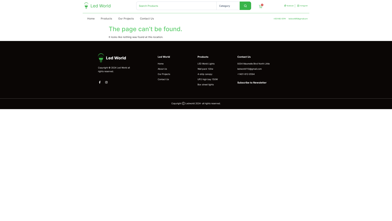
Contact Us (147, 18)
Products (106, 18)
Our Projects (126, 18)
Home (91, 18)
